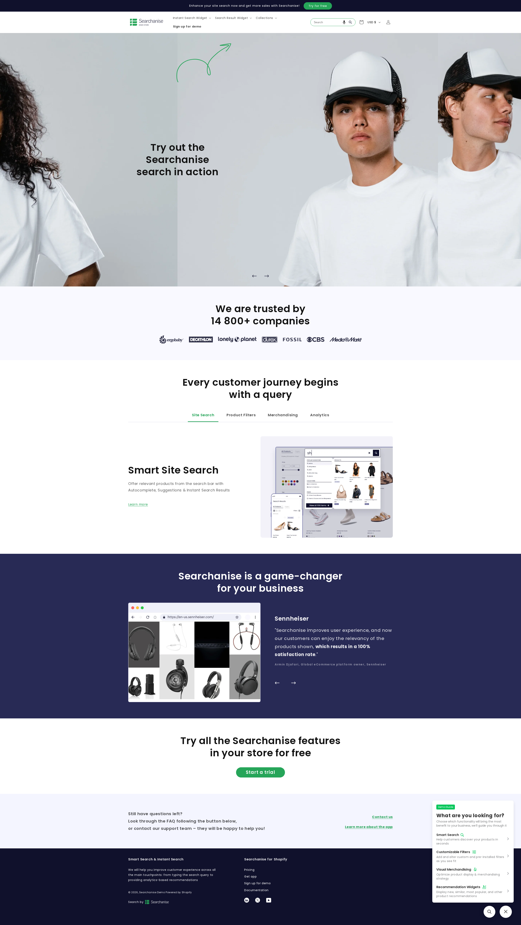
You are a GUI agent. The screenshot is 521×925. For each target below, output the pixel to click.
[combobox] (333, 22)
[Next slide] (266, 275)
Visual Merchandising (453, 869)
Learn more (138, 504)
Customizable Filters (453, 852)
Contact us (382, 817)
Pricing (249, 870)
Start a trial (260, 772)
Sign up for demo (257, 883)
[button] (192, 18)
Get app (250, 876)
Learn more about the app (369, 827)
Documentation (256, 890)
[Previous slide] (254, 275)
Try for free (318, 6)
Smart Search (447, 835)
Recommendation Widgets (458, 887)
